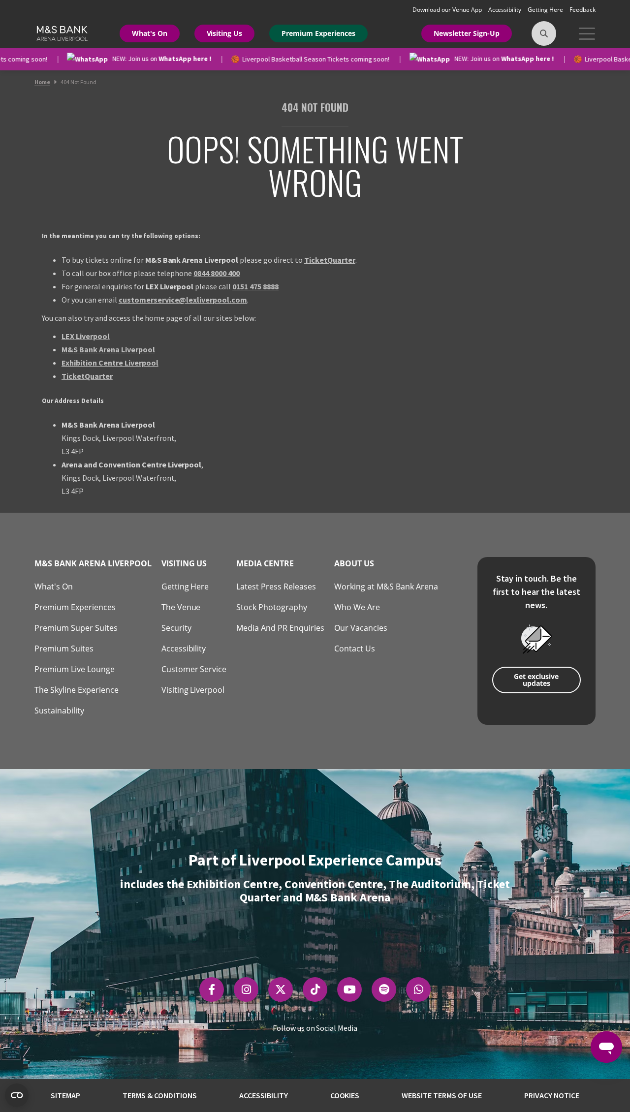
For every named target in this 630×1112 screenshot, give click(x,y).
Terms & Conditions (160, 1095)
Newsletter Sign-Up (467, 33)
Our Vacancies (360, 627)
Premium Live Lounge (74, 669)
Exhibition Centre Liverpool (110, 363)
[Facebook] (211, 989)
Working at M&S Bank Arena (386, 586)
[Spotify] (384, 989)
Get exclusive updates (536, 680)
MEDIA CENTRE (265, 563)
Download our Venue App (447, 9)
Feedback (582, 9)
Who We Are (357, 607)
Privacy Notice (551, 1095)
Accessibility (505, 9)
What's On (149, 33)
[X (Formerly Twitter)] (280, 989)
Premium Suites (64, 648)
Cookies (345, 1095)
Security (176, 627)
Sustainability (59, 710)
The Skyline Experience (76, 689)
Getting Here (546, 9)
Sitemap (65, 1095)
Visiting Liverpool (193, 689)
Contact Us (354, 648)
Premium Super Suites (76, 627)
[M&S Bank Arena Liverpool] (61, 32)
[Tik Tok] (315, 989)
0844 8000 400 (216, 273)
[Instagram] (246, 989)
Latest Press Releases (276, 586)
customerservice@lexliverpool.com (183, 300)
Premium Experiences (318, 33)
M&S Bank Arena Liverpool (108, 349)
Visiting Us (225, 33)
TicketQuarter (329, 260)
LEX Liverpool (86, 336)
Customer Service (194, 669)
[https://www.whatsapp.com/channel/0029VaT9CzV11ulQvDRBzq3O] (418, 989)
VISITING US (184, 563)
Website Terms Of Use (442, 1095)
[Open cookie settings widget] (17, 1095)
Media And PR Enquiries (280, 627)
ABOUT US (354, 563)
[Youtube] (350, 989)
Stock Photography (271, 607)
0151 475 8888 (255, 286)
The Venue (181, 607)
